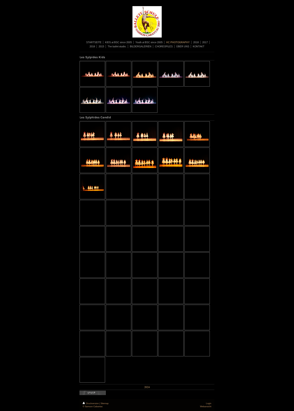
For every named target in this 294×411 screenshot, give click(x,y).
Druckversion (92, 403)
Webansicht (205, 406)
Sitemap (105, 403)
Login (208, 403)
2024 (147, 387)
